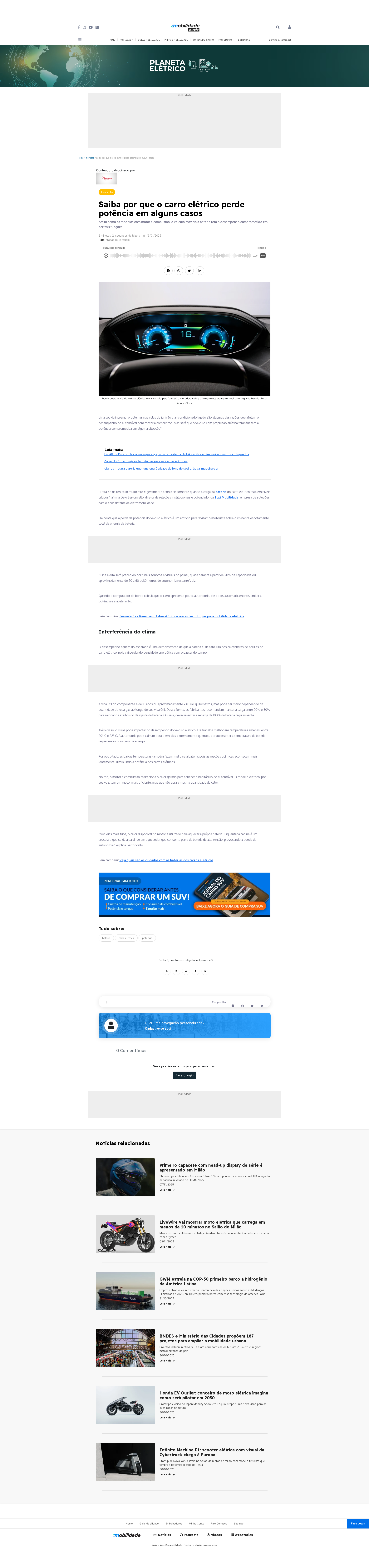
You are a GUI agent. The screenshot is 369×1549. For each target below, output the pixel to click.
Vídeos (216, 1535)
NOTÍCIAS (126, 40)
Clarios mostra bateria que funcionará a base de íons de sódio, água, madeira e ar (161, 468)
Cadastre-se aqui (158, 1028)
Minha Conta (196, 1523)
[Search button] (277, 27)
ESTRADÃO (244, 40)
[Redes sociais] (79, 27)
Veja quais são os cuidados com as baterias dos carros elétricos (166, 860)
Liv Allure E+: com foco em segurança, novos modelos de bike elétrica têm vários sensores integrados (176, 454)
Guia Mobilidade (149, 1523)
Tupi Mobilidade (226, 497)
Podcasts (190, 1535)
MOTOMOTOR (226, 40)
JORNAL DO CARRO (203, 40)
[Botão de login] (289, 27)
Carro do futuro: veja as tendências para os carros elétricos (146, 461)
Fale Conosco (219, 1523)
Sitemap (239, 1523)
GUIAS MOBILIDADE (149, 40)
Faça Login (358, 1523)
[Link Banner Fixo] (185, 895)
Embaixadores (173, 1523)
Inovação (90, 157)
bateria (221, 492)
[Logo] (186, 27)
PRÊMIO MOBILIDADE (176, 40)
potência (147, 937)
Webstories (243, 1535)
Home (80, 157)
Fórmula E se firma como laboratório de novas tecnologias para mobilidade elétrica (182, 616)
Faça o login (185, 1075)
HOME (112, 40)
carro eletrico (126, 937)
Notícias (164, 1535)
